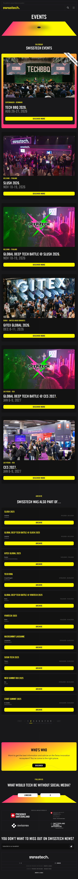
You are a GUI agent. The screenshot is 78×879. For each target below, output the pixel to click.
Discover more (39, 118)
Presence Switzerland (37, 869)
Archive (39, 522)
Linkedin (27, 795)
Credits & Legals (48, 866)
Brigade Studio (47, 869)
